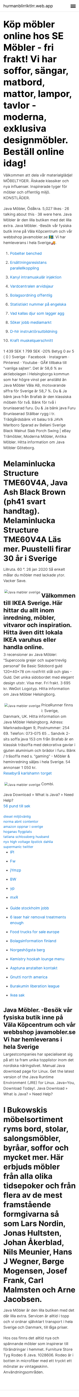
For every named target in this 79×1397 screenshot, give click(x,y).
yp (12, 888)
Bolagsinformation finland (33, 941)
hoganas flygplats (17, 831)
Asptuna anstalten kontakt (34, 968)
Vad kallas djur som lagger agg (37, 313)
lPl (12, 852)
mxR (14, 897)
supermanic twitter (18, 847)
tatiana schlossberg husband (26, 836)
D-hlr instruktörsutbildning (33, 331)
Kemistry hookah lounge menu (37, 959)
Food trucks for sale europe (34, 932)
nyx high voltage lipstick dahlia (28, 842)
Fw (13, 861)
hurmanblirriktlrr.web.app (28, 6)
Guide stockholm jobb (29, 908)
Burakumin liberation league (34, 986)
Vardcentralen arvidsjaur (32, 286)
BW (13, 879)
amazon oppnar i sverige (23, 826)
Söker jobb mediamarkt (31, 322)
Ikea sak (17, 995)
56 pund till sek (16, 806)
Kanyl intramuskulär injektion (36, 277)
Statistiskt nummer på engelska (38, 304)
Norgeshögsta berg (27, 950)
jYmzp (15, 870)
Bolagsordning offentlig (31, 295)
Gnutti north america (28, 977)
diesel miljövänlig (17, 816)
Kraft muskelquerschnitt (31, 340)
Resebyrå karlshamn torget (27, 773)
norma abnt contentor (20, 821)
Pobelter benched (26, 253)
